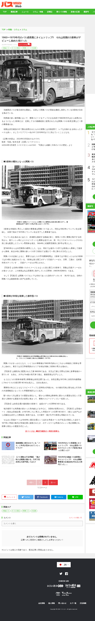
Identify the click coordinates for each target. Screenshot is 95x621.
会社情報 (41, 603)
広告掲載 (83, 603)
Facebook (66, 573)
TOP (5, 12)
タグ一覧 (73, 603)
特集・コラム (13, 29)
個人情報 (51, 603)
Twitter (61, 574)
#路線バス (6, 48)
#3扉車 (34, 48)
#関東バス (25, 48)
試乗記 (49, 12)
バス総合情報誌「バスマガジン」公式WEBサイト (11, 4)
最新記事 (14, 12)
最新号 (86, 12)
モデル (92, 312)
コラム (24, 29)
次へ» (53, 482)
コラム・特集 (38, 12)
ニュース (25, 12)
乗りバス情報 (61, 12)
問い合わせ (62, 603)
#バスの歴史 (16, 48)
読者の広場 (75, 12)
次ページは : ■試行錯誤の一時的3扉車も (42, 431)
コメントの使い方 (75, 518)
